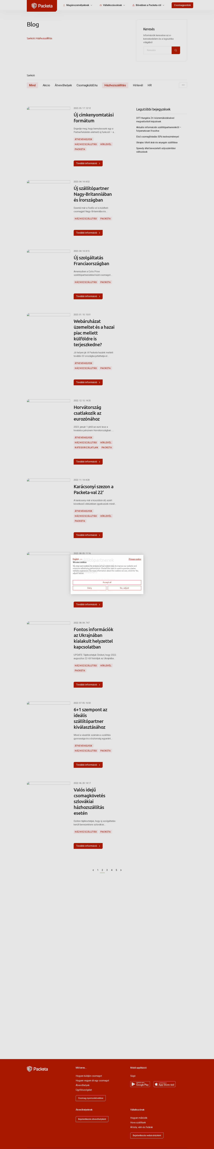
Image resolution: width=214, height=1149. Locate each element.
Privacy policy (135, 559)
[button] (77, 559)
